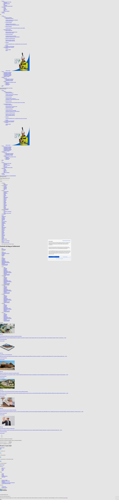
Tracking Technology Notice (66, 240)
